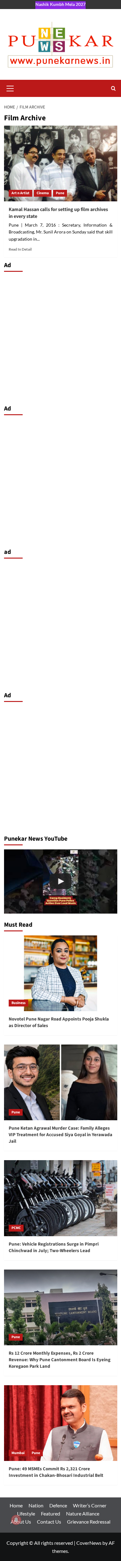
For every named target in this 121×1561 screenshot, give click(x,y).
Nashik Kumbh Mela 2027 (60, 4)
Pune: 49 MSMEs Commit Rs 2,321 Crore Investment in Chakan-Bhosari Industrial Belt (56, 1472)
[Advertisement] (60, 336)
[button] (10, 87)
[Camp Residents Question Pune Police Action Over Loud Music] (60, 881)
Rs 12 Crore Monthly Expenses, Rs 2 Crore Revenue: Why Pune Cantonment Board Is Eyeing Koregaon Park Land (59, 1360)
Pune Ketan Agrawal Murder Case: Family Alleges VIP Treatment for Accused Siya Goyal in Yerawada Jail (60, 1135)
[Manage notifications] (16, 1520)
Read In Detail (20, 249)
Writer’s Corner (89, 1505)
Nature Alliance (82, 1513)
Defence (58, 1505)
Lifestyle (26, 1513)
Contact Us (49, 1522)
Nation (36, 1505)
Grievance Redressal (88, 1522)
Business (18, 1003)
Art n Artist (20, 193)
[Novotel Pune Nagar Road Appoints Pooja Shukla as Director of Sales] (60, 973)
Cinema (43, 193)
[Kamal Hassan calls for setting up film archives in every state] (60, 163)
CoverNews (88, 1543)
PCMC (16, 1228)
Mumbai (18, 1453)
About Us (21, 1522)
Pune (60, 193)
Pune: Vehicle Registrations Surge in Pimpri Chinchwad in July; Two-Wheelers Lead (54, 1247)
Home (16, 1505)
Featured (50, 1513)
